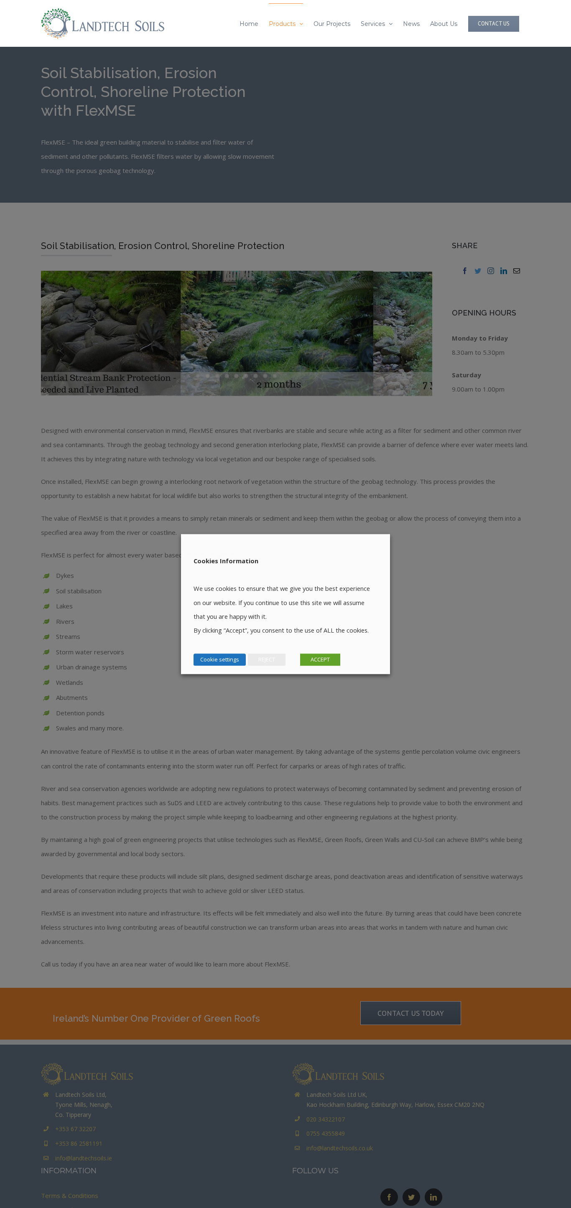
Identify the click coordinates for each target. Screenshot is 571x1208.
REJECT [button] (266, 659)
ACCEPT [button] (320, 659)
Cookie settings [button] (219, 659)
